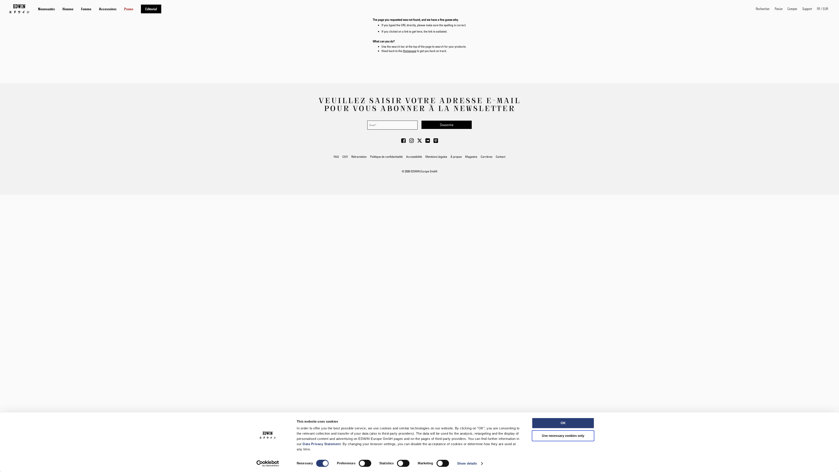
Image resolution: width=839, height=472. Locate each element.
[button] (822, 8)
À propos (456, 157)
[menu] (99, 9)
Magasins (471, 157)
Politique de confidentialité (386, 157)
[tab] (392, 9)
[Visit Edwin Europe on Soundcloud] (427, 142)
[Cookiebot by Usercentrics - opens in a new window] (268, 463)
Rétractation (359, 157)
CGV (345, 157)
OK (563, 423)
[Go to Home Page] (19, 8)
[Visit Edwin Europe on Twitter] (419, 142)
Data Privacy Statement (322, 444)
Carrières (486, 157)
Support (807, 9)
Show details (467, 463)
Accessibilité (414, 157)
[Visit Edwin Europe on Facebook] (403, 142)
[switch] (365, 463)
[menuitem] (46, 9)
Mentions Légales (436, 157)
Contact (500, 157)
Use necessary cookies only (563, 435)
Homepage (409, 51)
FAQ (336, 157)
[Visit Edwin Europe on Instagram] (411, 142)
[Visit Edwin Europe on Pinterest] (435, 142)
